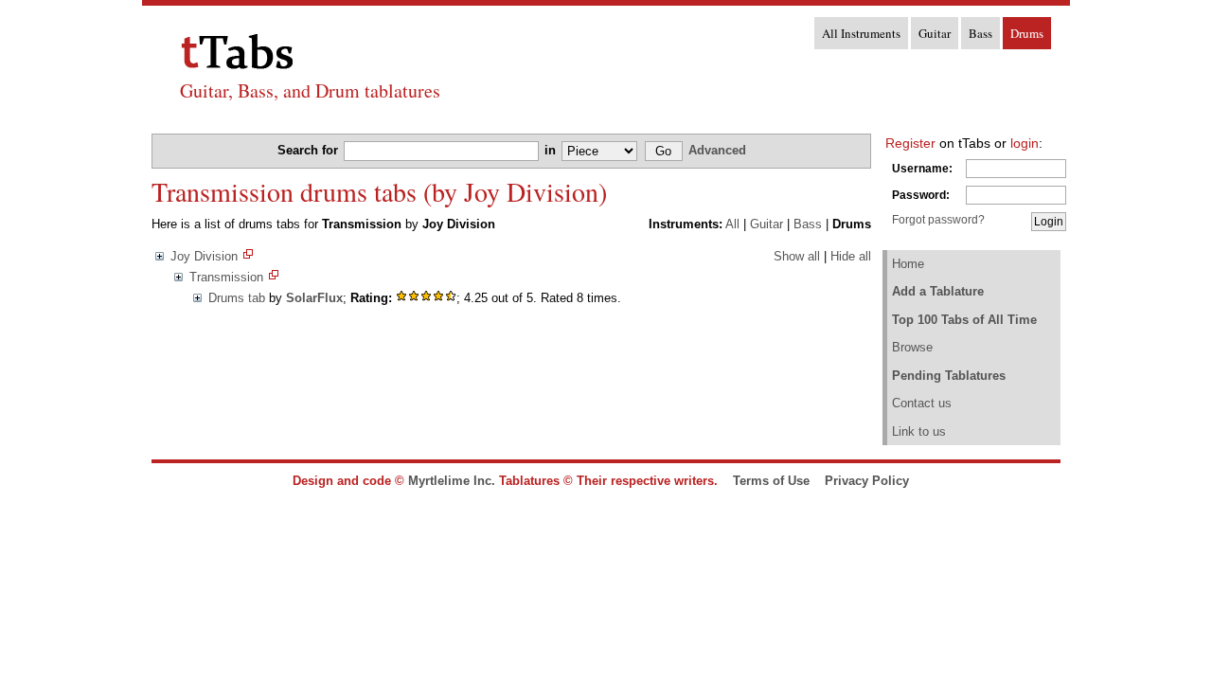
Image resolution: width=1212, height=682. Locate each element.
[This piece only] (273, 277)
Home (908, 264)
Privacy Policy (867, 481)
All (732, 224)
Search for (309, 150)
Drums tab (236, 298)
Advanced (717, 150)
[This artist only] (248, 256)
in (552, 150)
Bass (980, 33)
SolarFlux (314, 298)
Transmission (226, 277)
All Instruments (861, 33)
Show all (797, 256)
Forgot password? (938, 219)
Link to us (919, 431)
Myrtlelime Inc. (451, 481)
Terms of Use (771, 481)
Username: (922, 168)
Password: (921, 195)
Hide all (850, 256)
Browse (912, 347)
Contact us (922, 403)
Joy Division (204, 256)
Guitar (934, 33)
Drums (1026, 33)
